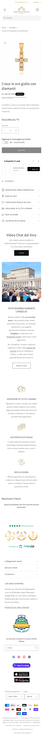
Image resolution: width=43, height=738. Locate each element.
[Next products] (38, 161)
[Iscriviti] (35, 648)
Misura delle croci (9, 119)
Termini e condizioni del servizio (22, 729)
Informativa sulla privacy (32, 725)
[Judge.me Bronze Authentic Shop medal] (21, 536)
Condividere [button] (9, 181)
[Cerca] (4, 18)
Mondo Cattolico (12, 718)
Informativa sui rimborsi (13, 725)
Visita (21, 253)
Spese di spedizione (7, 97)
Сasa (4, 27)
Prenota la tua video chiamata (17, 607)
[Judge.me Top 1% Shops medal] (33, 536)
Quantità (5, 126)
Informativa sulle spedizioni (23, 733)
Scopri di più (21, 365)
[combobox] (21, 18)
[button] (4, 10)
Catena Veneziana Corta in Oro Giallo (19, 168)
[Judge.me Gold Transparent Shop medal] (10, 536)
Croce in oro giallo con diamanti (15, 31)
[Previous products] (33, 161)
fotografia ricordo (14, 337)
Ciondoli (12, 27)
